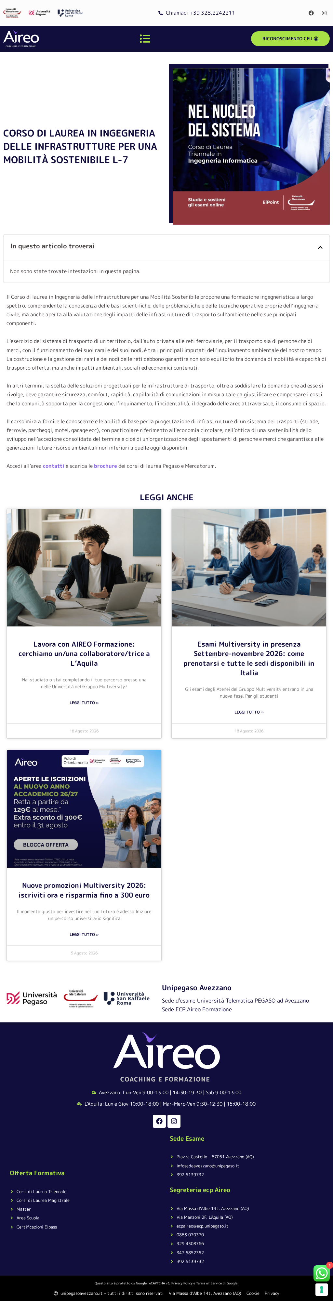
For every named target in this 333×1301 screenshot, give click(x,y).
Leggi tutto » (84, 702)
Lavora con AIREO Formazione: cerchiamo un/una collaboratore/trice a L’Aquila (84, 653)
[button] (320, 247)
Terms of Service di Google (216, 1283)
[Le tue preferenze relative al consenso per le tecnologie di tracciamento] (321, 1289)
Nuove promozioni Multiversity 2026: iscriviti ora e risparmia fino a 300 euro (84, 890)
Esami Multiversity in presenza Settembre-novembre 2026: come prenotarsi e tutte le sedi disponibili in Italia (248, 658)
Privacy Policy (182, 1283)
